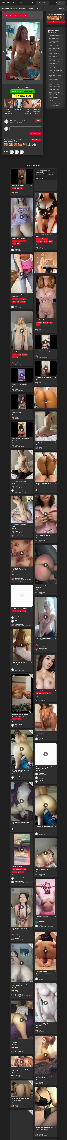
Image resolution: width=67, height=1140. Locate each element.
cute (25, 241)
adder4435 (41, 699)
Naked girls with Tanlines (53, 80)
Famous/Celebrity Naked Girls (54, 42)
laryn (16, 306)
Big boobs (39, 322)
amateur (15, 241)
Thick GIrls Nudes (54, 106)
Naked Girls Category (55, 61)
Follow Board (36, 140)
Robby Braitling (19, 534)
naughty (15, 872)
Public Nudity (18, 307)
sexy (19, 354)
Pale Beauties (18, 250)
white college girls (43, 1135)
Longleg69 (41, 738)
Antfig (40, 447)
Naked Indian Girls (54, 84)
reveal (14, 301)
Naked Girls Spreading (55, 68)
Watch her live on (22, 91)
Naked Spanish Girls (54, 92)
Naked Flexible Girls (54, 51)
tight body (15, 357)
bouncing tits (22, 299)
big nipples (39, 241)
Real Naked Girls (8, 3)
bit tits (14, 188)
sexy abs (24, 354)
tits (18, 301)
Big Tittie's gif (42, 700)
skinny (24, 611)
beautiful (38, 693)
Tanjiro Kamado (43, 777)
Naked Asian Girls (54, 45)
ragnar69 (17, 938)
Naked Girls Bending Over (54, 57)
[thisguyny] (22, 152)
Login (62, 3)
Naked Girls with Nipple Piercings (55, 71)
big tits (45, 241)
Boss (40, 978)
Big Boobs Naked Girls (20, 140)
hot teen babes (18, 487)
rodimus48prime (19, 994)
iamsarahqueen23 (19, 877)
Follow (38, 120)
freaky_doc (41, 773)
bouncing (15, 299)
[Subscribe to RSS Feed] (32, 3)
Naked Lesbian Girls (54, 87)
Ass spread (41, 491)
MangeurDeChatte (19, 881)
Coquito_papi (42, 921)
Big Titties (17, 194)
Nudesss (40, 922)
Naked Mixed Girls (54, 89)
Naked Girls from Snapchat (53, 64)
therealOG (17, 669)
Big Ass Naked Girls (54, 35)
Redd (16, 620)
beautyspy (18, 1075)
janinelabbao (18, 724)
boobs (50, 241)
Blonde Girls (18, 364)
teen (18, 243)
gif (50, 693)
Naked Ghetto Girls (54, 53)
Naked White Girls (10, 141)
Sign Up (61, 8)
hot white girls (42, 646)
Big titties (17, 418)
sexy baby (41, 1083)
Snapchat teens (18, 725)
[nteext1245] (17, 152)
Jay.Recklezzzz (42, 780)
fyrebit (16, 192)
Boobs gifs (41, 1031)
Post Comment (35, 133)
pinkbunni (17, 249)
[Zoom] (21, 15)
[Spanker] (12, 152)
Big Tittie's (45, 693)
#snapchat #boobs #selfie (19, 869)
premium (20, 872)
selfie (19, 718)
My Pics (40, 448)
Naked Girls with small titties (55, 76)
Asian (37, 239)
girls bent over (18, 778)
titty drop (19, 188)
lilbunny (41, 1082)
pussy (14, 243)
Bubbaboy (17, 489)
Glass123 (17, 616)
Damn (40, 739)
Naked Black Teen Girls (55, 48)
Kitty (16, 618)
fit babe (14, 354)
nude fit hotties (18, 830)
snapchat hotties (18, 576)
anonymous (42, 489)
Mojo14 (40, 925)
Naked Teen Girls (53, 95)
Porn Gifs (51, 100)
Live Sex (23, 3)
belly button (44, 239)
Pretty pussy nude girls (55, 103)
